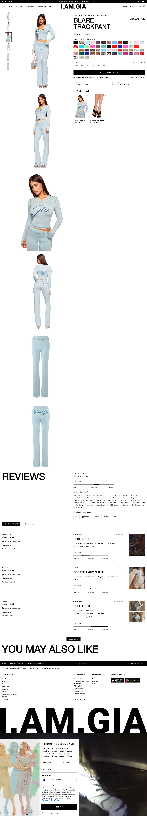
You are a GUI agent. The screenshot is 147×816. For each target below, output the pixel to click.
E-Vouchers (5, 699)
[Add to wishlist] (88, 95)
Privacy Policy (78, 686)
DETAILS (79, 83)
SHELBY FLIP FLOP (97, 120)
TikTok (94, 684)
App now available (118, 675)
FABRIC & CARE (82, 85)
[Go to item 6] (8, 66)
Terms (57, 800)
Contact (4, 684)
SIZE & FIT (116, 83)
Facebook (95, 679)
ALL (82, 15)
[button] (82, 34)
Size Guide (140, 63)
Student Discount (79, 694)
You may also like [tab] (50, 650)
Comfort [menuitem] (96, 517)
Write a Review (12, 524)
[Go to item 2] (8, 27)
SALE (50, 6)
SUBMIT (59, 807)
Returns (4, 691)
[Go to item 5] (8, 57)
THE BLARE (19, 6)
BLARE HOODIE (79, 120)
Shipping (5, 689)
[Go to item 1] (8, 16)
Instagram (95, 681)
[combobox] (46, 779)
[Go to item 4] (8, 48)
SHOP (4, 6)
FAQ (3, 702)
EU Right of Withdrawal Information (81, 682)
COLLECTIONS (30, 6)
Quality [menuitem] (115, 517)
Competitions (78, 688)
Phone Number (47, 775)
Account (141, 1)
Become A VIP (78, 691)
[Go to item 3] (8, 37)
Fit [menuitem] (76, 517)
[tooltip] (88, 492)
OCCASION (42, 6)
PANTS (89, 15)
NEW (10, 6)
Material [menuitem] (106, 517)
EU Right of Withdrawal (9, 694)
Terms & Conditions (80, 679)
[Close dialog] (75, 742)
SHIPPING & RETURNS (120, 85)
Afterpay (4, 697)
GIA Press (5, 679)
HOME (76, 15)
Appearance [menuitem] (85, 517)
